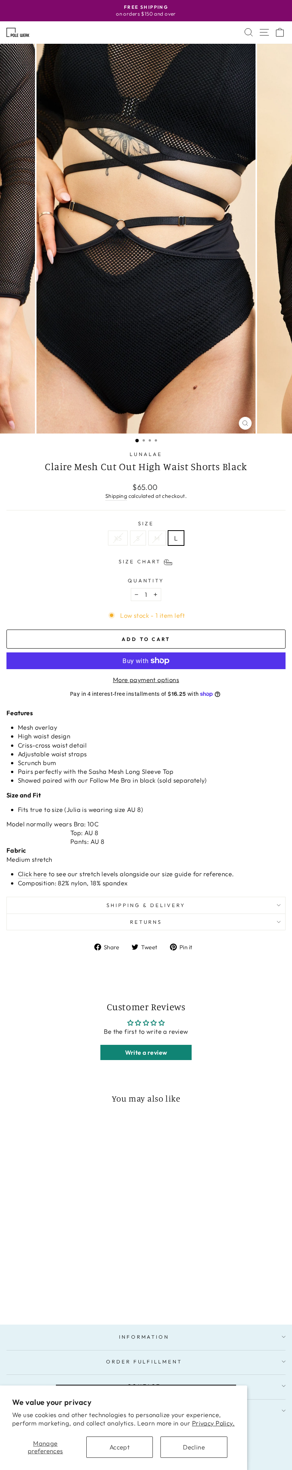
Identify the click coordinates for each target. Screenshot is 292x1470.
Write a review (146, 1052)
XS (118, 538)
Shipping (116, 496)
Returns (146, 922)
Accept (120, 1447)
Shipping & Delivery (146, 905)
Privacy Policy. (213, 1423)
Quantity (146, 580)
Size (146, 523)
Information (144, 1337)
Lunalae (146, 454)
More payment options (146, 680)
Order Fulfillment (144, 1361)
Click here (32, 874)
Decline (194, 1447)
